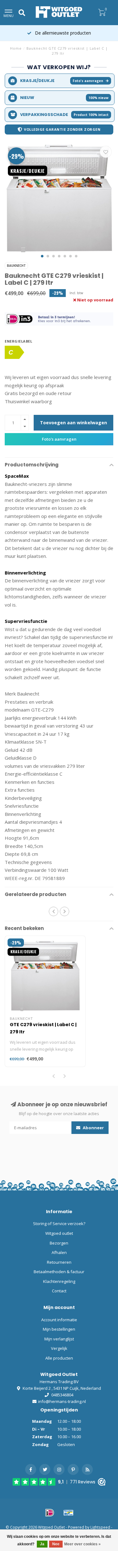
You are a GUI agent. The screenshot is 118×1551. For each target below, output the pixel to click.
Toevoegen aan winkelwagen (73, 423)
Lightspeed (100, 1527)
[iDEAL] (50, 1512)
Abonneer (93, 1127)
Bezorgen (59, 1243)
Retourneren (59, 1262)
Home (16, 48)
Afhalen (59, 1252)
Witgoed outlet (59, 1233)
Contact (59, 1291)
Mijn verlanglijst (59, 1339)
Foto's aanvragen (88, 81)
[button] (42, 256)
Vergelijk (59, 1348)
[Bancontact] (68, 1512)
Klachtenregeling (59, 1281)
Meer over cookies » (82, 1544)
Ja (42, 1544)
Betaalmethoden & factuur (59, 1271)
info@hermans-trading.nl (62, 1401)
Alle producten (59, 1358)
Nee (55, 1544)
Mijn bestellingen (59, 1329)
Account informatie (59, 1320)
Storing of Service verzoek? (59, 1223)
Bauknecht (16, 265)
